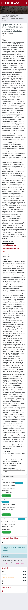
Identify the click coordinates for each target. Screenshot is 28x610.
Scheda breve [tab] (8, 242)
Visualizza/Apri (6, 495)
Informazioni (7, 556)
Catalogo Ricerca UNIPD (11, 15)
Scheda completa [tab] (9, 245)
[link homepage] (11, 3)
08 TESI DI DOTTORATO (9, 17)
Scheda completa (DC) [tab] (11, 248)
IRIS (2, 15)
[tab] (22, 248)
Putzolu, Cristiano (8, 33)
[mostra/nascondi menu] (26, 3)
